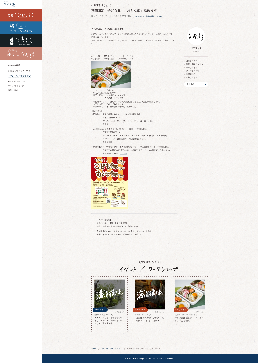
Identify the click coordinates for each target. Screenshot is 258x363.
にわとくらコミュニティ (19, 71)
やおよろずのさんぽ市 (17, 82)
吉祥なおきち (21, 40)
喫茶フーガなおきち (21, 53)
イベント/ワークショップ (19, 76)
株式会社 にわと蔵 (21, 4)
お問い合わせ (13, 90)
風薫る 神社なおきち (21, 27)
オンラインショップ (16, 86)
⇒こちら (123, 153)
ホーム (94, 349)
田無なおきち (21, 15)
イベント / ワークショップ (111, 349)
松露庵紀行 (190, 74)
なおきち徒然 (14, 65)
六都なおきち (191, 77)
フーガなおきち (192, 71)
